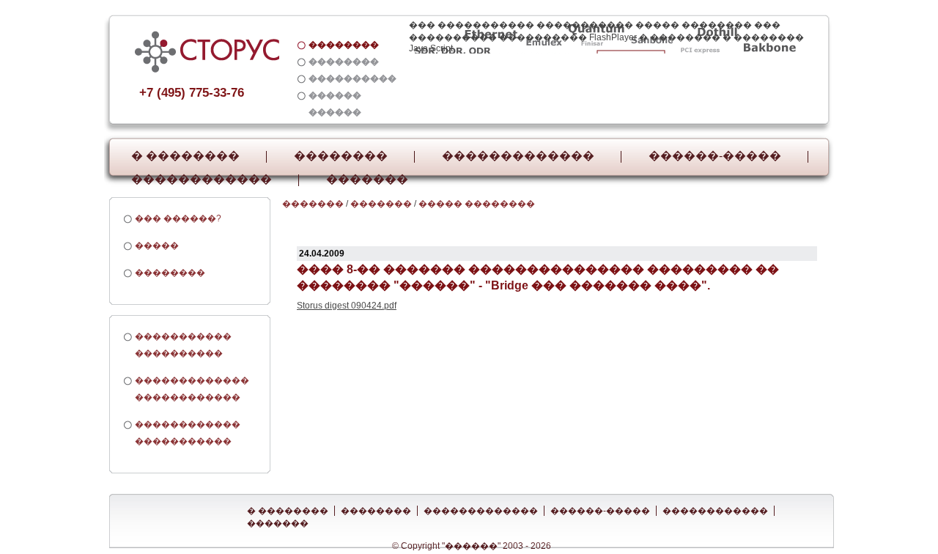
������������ (201, 179)
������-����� (715, 156)
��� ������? (178, 218)
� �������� (185, 156)
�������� (341, 156)
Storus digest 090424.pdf (346, 305)
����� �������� (476, 204)
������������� (518, 156)
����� (157, 245)
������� (367, 179)
